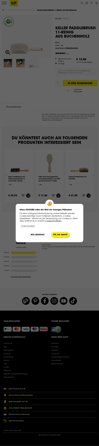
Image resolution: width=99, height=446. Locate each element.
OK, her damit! (60, 235)
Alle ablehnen (37, 235)
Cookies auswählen (28, 226)
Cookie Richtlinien (53, 221)
